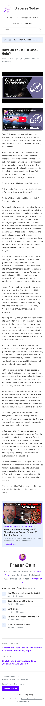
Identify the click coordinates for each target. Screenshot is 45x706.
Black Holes (6, 62)
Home (9, 18)
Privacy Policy (27, 694)
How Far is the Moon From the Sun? (24, 617)
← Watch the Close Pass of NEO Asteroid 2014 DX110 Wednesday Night (22, 649)
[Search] (41, 30)
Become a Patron (10, 689)
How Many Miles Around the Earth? (24, 593)
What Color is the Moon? (19, 624)
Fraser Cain (8, 59)
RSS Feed (28, 23)
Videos (16, 18)
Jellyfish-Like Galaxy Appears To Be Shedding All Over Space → (19, 662)
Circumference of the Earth (20, 601)
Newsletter (33, 18)
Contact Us (16, 694)
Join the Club (18, 23)
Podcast (24, 18)
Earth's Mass (13, 609)
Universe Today (26, 8)
